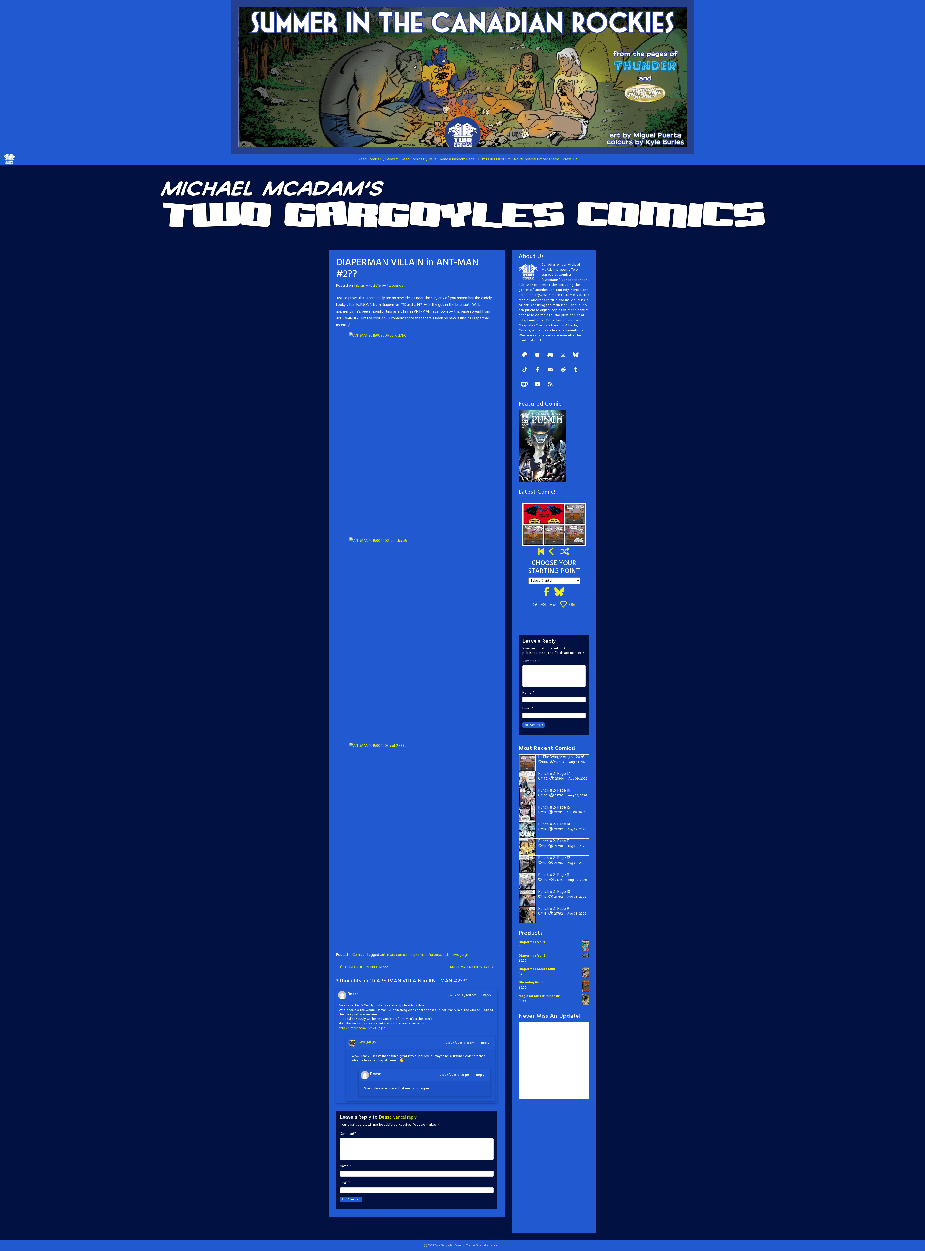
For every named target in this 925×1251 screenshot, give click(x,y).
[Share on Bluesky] (559, 592)
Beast (385, 1117)
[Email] (550, 370)
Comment (347, 1133)
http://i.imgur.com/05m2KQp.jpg (362, 1028)
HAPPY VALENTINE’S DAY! (470, 967)
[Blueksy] (576, 355)
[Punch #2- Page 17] (552, 552)
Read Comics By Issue (419, 159)
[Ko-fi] (524, 385)
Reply (487, 995)
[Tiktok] (524, 370)
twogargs (395, 285)
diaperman (418, 955)
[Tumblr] (576, 370)
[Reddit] (563, 370)
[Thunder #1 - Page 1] (541, 552)
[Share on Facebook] (546, 592)
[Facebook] (537, 370)
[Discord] (550, 355)
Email (343, 1183)
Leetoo (497, 1245)
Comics (358, 955)
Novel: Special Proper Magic (536, 159)
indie (446, 955)
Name (344, 1166)
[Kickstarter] (537, 355)
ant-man (387, 955)
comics (402, 955)
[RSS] (550, 385)
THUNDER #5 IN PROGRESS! (365, 967)
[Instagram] (563, 355)
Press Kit (570, 159)
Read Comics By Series (377, 159)
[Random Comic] (565, 552)
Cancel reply (404, 1117)
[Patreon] (524, 355)
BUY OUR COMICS (492, 159)
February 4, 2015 (367, 285)
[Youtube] (537, 385)
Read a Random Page (457, 159)
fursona (435, 955)
